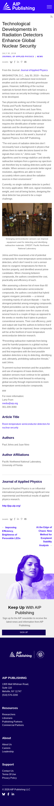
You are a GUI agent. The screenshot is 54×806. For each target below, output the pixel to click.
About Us (7, 744)
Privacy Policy (9, 778)
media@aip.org (10, 403)
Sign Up (24, 632)
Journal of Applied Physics (18, 57)
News (40, 57)
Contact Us (8, 771)
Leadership (8, 751)
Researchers (8, 714)
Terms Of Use (9, 774)
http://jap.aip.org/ (11, 506)
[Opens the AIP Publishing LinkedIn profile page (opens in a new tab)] (13, 794)
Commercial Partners (13, 725)
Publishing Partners (12, 721)
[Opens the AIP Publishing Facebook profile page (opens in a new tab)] (8, 794)
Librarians (7, 718)
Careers (6, 748)
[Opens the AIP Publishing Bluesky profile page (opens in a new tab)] (3, 794)
